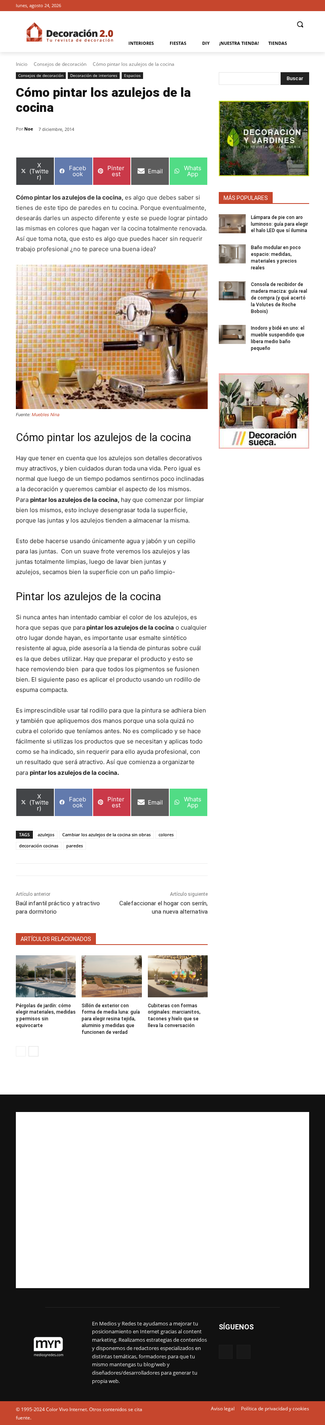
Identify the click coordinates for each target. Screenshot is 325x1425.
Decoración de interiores (93, 75)
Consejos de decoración (60, 64)
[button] (300, 24)
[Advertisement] (162, 1200)
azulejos (46, 834)
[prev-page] (21, 1051)
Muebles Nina (45, 414)
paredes (74, 846)
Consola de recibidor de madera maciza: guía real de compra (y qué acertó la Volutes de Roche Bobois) (279, 298)
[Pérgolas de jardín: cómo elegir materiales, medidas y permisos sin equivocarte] (46, 976)
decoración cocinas (38, 846)
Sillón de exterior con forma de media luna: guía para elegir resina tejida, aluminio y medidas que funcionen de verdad (111, 1019)
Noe (28, 129)
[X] (304, 5)
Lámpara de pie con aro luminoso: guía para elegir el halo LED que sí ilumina (279, 224)
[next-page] (33, 1051)
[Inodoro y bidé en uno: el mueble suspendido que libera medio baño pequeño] (232, 334)
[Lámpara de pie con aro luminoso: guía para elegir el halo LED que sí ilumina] (232, 223)
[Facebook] (293, 5)
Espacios (132, 75)
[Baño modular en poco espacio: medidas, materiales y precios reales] (232, 253)
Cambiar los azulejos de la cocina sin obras (106, 834)
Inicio (21, 64)
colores (166, 834)
